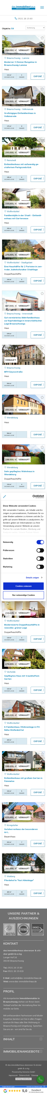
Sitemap (34, 1075)
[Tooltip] (44, 1087)
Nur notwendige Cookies (23, 595)
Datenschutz (24, 1075)
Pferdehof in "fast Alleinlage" (19, 880)
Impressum (13, 1075)
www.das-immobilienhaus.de (23, 981)
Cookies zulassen (24, 586)
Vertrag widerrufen (23, 1079)
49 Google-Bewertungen (36, 1092)
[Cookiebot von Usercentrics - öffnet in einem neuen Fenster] (33, 496)
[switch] (40, 550)
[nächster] (41, 929)
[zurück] (6, 929)
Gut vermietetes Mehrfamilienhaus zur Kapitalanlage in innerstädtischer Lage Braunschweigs (23, 320)
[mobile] (42, 7)
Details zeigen (32, 577)
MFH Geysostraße (13, 371)
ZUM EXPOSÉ (38, 76)
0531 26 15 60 (25, 18)
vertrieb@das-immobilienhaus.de (26, 978)
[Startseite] (23, 7)
